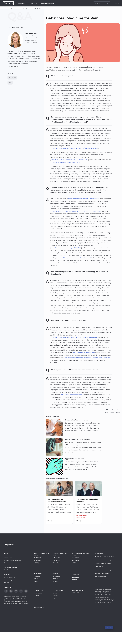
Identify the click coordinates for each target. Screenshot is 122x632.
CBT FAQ (55, 563)
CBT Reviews (56, 560)
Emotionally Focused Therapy (60, 572)
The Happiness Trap (39, 607)
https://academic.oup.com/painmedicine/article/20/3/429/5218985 (74, 337)
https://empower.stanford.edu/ (84, 352)
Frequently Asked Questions (78, 591)
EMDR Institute (38, 590)
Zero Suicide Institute (100, 576)
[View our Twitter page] (6, 591)
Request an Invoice (9, 563)
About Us (7, 553)
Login (117, 3)
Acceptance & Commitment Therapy (80, 554)
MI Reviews (37, 578)
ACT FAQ (74, 563)
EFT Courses (56, 576)
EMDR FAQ (37, 595)
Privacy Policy (8, 580)
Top (108, 627)
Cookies (6, 582)
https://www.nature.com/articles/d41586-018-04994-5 (69, 160)
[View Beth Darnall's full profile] (15, 40)
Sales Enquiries (8, 570)
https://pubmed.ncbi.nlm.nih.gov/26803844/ (83, 198)
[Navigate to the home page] (8, 3)
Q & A (96, 580)
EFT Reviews (56, 578)
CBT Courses (56, 557)
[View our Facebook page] (11, 591)
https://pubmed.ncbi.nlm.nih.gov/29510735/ (66, 248)
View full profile (13, 66)
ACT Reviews (75, 560)
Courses (21, 3)
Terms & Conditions (9, 577)
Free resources (47, 3)
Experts (34, 3)
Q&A (23, 9)
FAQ (54, 598)
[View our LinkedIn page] (16, 591)
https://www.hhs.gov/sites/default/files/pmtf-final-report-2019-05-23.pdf (76, 211)
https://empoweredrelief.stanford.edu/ (77, 258)
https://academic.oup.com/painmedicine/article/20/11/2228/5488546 (74, 148)
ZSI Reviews (75, 577)
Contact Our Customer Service (12, 560)
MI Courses (37, 576)
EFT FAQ (55, 581)
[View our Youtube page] (26, 591)
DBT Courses (37, 557)
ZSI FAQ (74, 579)
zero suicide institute (79, 572)
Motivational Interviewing (38, 572)
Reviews (55, 595)
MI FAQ (36, 581)
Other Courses (58, 590)
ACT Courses (75, 557)
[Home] (8, 9)
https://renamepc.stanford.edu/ (72, 395)
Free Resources (15, 9)
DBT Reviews (37, 560)
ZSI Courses (75, 574)
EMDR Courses (38, 593)
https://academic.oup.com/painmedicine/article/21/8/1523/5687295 (87, 357)
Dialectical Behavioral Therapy (41, 554)
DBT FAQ (36, 563)
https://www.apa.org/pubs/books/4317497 (65, 162)
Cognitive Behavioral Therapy (60, 554)
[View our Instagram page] (21, 591)
